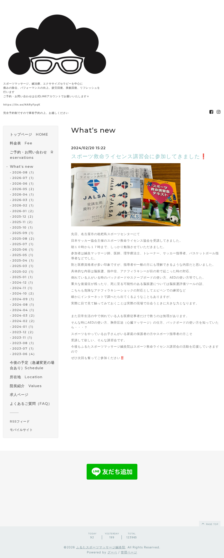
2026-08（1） (24, 172)
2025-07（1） (23, 244)
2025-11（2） (23, 222)
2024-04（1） (24, 310)
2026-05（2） (24, 189)
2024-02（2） (24, 321)
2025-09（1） (23, 233)
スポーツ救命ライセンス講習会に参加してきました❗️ (139, 156)
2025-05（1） (23, 255)
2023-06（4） (24, 354)
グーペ (112, 552)
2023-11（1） (23, 338)
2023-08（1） (24, 343)
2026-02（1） (23, 205)
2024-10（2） (24, 293)
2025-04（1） (23, 260)
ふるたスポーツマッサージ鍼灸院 (100, 547)
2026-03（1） (23, 200)
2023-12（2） (23, 332)
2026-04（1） (24, 194)
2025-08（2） (24, 239)
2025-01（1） (23, 277)
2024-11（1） (23, 288)
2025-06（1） (23, 249)
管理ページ (129, 552)
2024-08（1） (24, 305)
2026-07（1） (23, 178)
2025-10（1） (23, 227)
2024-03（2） (24, 315)
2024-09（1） (24, 299)
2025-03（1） (23, 266)
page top (211, 524)
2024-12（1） (23, 282)
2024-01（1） (23, 327)
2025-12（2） (23, 216)
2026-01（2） (23, 211)
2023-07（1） (23, 348)
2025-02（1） (23, 272)
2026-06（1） (23, 183)
